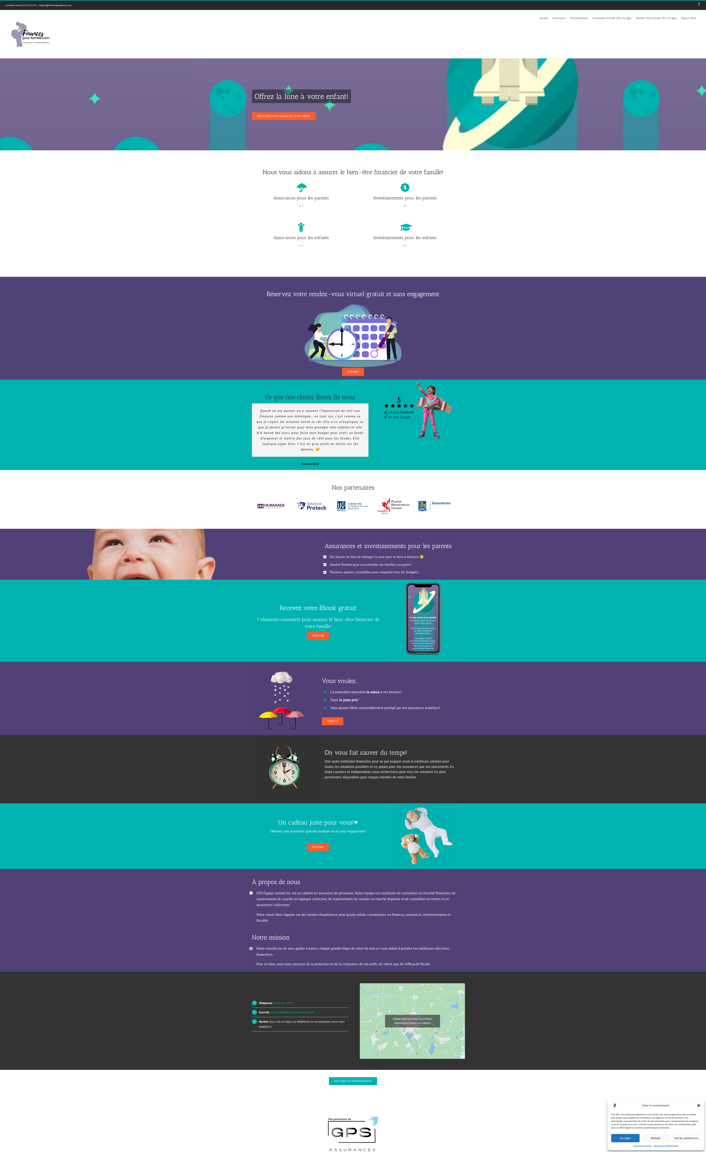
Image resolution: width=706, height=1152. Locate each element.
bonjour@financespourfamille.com (55, 5)
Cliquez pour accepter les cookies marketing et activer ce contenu (412, 1015)
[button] (698, 1105)
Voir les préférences (686, 1138)
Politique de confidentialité (665, 1145)
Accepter (625, 1138)
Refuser (656, 1138)
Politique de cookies (642, 1145)
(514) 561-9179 (283, 997)
